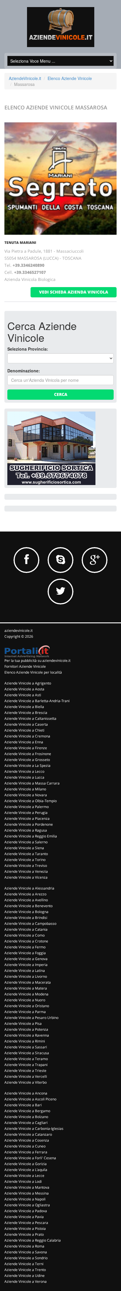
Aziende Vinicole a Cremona (27, 736)
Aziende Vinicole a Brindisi (25, 917)
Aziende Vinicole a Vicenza (26, 877)
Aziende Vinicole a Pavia (24, 1216)
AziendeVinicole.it (25, 78)
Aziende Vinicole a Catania (26, 929)
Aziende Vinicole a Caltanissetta (30, 718)
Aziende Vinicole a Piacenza (27, 818)
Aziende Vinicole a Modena (26, 994)
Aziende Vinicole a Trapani (26, 1064)
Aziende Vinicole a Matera (25, 988)
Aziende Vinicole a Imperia (26, 964)
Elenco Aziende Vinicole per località (33, 672)
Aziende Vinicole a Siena (24, 847)
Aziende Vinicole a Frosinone (27, 753)
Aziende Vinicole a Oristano (26, 1005)
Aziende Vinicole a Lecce (24, 1175)
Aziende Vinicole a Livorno (25, 976)
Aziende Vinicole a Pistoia (25, 1228)
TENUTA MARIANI (20, 242)
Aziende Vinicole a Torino (25, 859)
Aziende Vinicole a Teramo (26, 1058)
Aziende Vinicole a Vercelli (25, 1076)
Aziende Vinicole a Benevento (28, 905)
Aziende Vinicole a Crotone (26, 941)
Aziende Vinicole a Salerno (26, 841)
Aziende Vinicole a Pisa (23, 1023)
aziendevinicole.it (18, 630)
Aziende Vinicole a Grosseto (27, 759)
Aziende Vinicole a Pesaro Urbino (31, 1017)
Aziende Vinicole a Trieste (25, 1070)
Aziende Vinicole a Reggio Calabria (32, 1240)
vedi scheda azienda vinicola (73, 292)
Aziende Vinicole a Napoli (25, 1199)
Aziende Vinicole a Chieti (24, 730)
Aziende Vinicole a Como (24, 935)
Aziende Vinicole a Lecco (24, 771)
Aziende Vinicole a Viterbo (25, 1082)
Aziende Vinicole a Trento (25, 1269)
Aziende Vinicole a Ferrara (25, 1152)
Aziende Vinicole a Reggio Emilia (30, 836)
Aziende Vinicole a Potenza (26, 1029)
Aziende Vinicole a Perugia (26, 812)
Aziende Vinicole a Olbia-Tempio (30, 800)
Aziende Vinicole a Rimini (24, 1041)
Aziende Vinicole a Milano (25, 789)
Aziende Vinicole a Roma (24, 1246)
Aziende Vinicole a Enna (23, 741)
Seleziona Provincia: (27, 349)
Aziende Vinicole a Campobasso (30, 923)
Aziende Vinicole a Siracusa (26, 1052)
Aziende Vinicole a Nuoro (24, 999)
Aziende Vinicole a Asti (22, 694)
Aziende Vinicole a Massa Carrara (32, 783)
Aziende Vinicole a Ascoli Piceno (30, 1099)
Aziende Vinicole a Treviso (25, 865)
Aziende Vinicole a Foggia (25, 952)
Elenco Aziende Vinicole (70, 78)
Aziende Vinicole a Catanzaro (28, 1134)
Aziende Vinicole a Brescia (25, 712)
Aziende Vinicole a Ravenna (26, 1035)
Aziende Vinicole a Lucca (24, 777)
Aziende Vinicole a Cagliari (26, 1122)
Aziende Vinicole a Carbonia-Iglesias (33, 1128)
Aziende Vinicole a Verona (25, 1281)
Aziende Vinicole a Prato (24, 1234)
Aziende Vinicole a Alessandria (29, 888)
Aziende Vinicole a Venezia (26, 871)
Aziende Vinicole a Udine (24, 1275)
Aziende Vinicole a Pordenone (28, 824)
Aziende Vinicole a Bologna (26, 911)
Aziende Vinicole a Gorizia (25, 1163)
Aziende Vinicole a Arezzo (25, 894)
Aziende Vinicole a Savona (25, 1252)
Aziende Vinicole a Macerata (27, 982)
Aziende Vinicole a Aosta (24, 689)
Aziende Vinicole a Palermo (26, 806)
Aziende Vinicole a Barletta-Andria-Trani (37, 700)
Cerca (60, 394)
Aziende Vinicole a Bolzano (26, 1116)
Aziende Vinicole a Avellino (26, 899)
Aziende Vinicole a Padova (25, 1210)
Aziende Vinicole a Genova (26, 958)
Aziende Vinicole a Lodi (23, 1181)
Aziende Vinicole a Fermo (25, 946)
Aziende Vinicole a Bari (23, 1104)
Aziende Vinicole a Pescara (26, 1222)
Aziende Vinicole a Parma (25, 1011)
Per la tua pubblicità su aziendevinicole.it (37, 660)
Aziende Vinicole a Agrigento (27, 683)
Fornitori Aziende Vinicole (25, 666)
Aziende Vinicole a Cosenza (26, 1140)
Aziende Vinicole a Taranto (26, 853)
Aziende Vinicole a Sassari (25, 1047)
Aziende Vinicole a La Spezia (27, 765)
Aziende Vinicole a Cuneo (25, 1146)
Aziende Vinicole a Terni (23, 1263)
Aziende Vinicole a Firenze (25, 747)
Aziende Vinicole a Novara (25, 794)
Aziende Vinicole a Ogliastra (27, 1204)
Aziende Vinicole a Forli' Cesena (30, 1157)
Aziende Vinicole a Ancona (25, 1093)
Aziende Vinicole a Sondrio (26, 1257)
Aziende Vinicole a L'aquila (25, 1169)
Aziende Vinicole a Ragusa (25, 830)
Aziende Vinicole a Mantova (26, 1187)
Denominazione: (23, 371)
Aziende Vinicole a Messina (26, 1193)
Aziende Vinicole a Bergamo (27, 1110)
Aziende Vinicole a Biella (24, 706)
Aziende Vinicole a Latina (24, 970)
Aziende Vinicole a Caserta (26, 724)
